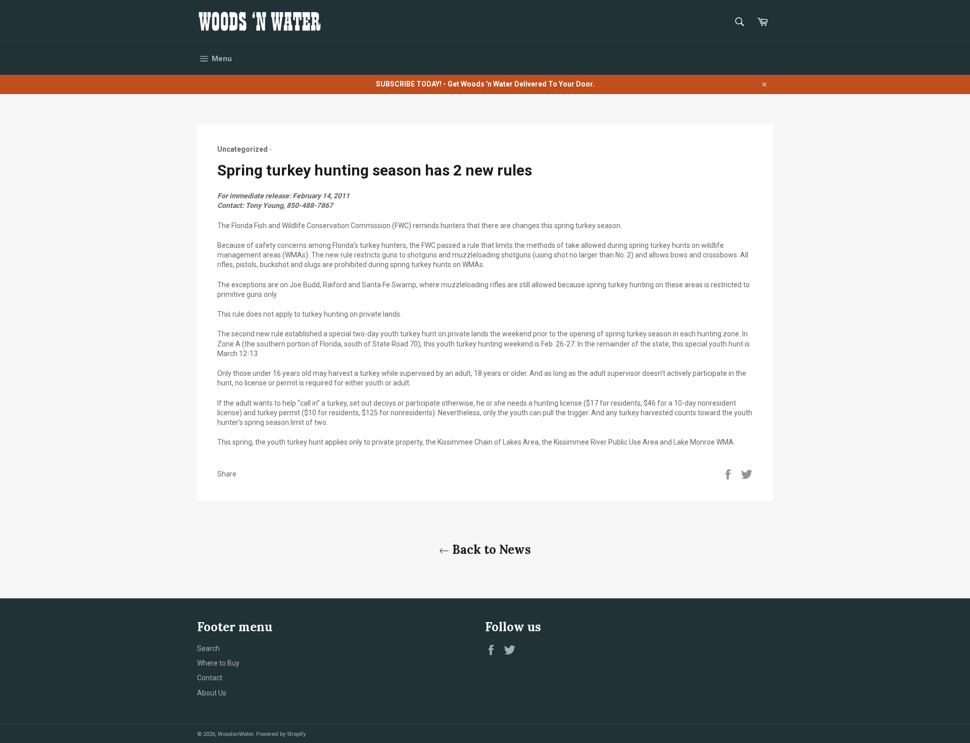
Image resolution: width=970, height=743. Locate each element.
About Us (211, 693)
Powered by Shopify (281, 734)
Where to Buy (218, 663)
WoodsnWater (235, 734)
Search (208, 648)
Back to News (490, 549)
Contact (209, 678)
